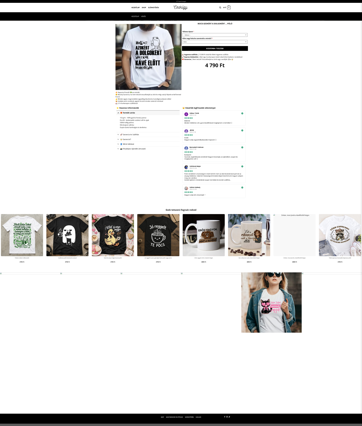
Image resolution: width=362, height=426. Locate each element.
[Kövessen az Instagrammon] (227, 417)
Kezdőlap (136, 7)
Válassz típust (188, 32)
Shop (144, 7)
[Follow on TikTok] (229, 417)
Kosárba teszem (215, 48)
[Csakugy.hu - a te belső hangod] (181, 7)
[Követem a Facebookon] (224, 417)
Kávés (143, 16)
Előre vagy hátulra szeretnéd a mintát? (197, 38)
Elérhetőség (153, 7)
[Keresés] (220, 7)
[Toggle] (118, 113)
